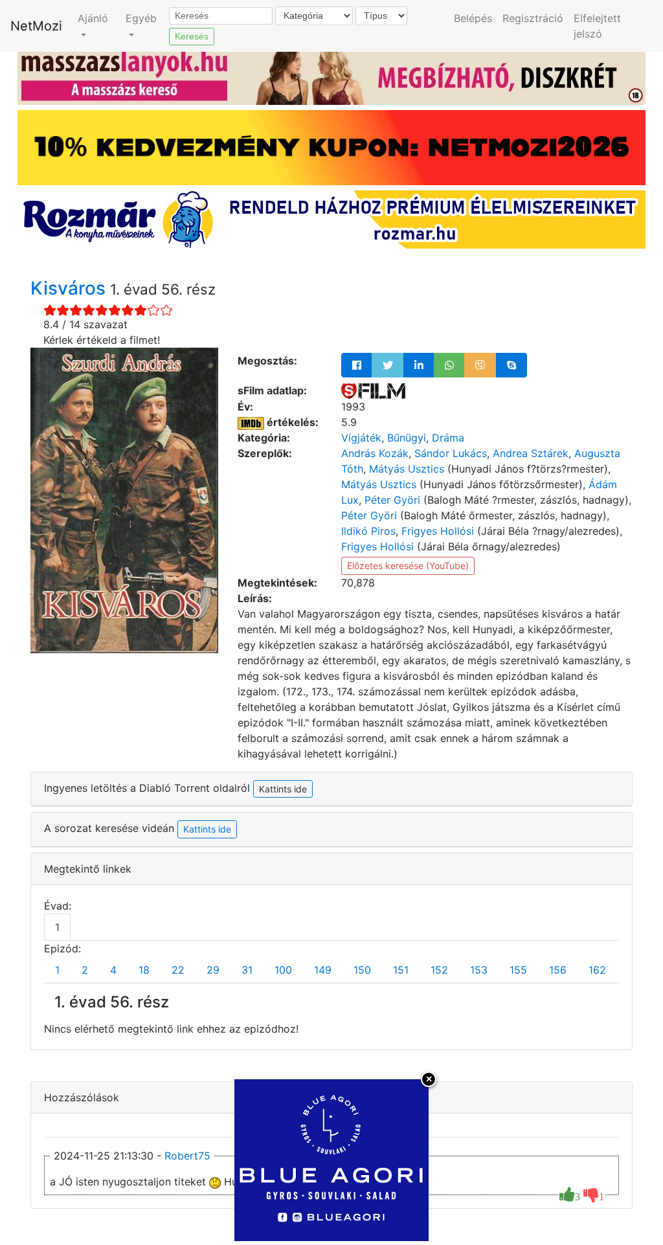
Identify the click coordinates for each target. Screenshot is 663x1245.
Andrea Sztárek (530, 453)
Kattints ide (207, 829)
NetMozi (36, 26)
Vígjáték (361, 437)
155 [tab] (518, 969)
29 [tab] (213, 969)
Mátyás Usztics (406, 468)
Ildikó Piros (368, 530)
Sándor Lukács (450, 453)
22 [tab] (178, 969)
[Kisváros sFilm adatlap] (373, 390)
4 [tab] (113, 969)
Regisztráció (532, 18)
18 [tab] (144, 969)
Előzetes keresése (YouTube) (408, 565)
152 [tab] (439, 969)
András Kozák (375, 453)
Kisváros (70, 288)
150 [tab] (362, 969)
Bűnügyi (406, 437)
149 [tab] (323, 969)
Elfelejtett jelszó (597, 26)
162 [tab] (597, 969)
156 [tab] (558, 969)
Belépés (473, 18)
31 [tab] (247, 969)
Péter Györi (392, 499)
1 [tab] (57, 927)
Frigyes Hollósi (437, 530)
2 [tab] (85, 969)
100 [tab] (283, 969)
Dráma (448, 437)
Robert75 (187, 1155)
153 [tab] (479, 969)
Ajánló (93, 18)
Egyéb (141, 18)
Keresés (191, 36)
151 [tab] (401, 969)
